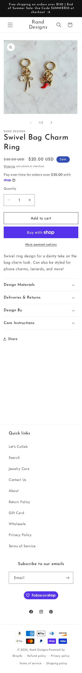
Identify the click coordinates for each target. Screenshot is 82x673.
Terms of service (30, 663)
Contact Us (17, 479)
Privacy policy (60, 656)
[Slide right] (51, 123)
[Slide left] (30, 123)
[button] (10, 25)
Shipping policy (56, 663)
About (13, 490)
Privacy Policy (20, 534)
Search (14, 457)
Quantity (10, 188)
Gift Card (16, 512)
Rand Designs (39, 650)
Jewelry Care (19, 468)
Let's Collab (18, 446)
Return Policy (19, 501)
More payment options (41, 244)
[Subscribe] (67, 578)
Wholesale (17, 523)
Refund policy (36, 656)
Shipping (9, 166)
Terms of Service (22, 546)
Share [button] (12, 338)
